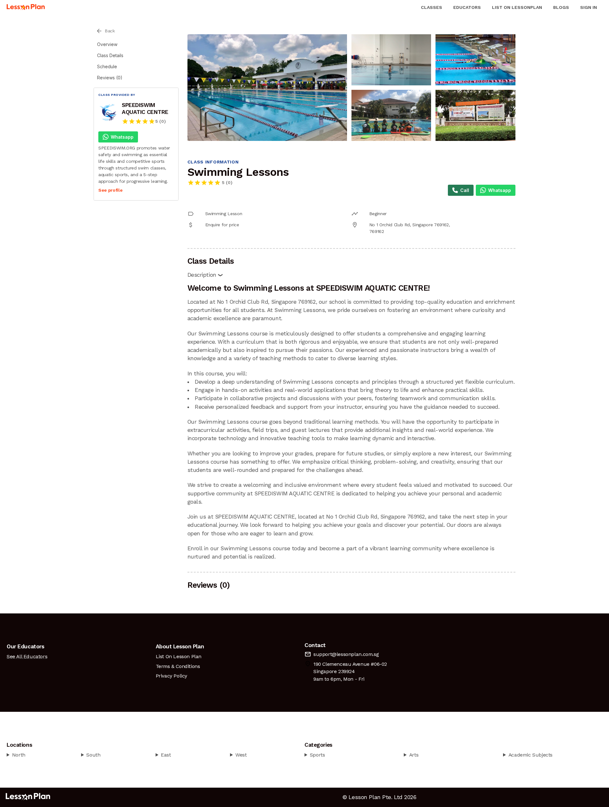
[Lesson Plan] (26, 7)
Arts (413, 755)
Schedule (107, 66)
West (240, 755)
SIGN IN (588, 7)
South (93, 755)
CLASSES (431, 7)
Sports (317, 755)
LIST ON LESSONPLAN (517, 7)
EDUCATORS (467, 7)
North (18, 755)
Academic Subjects (530, 755)
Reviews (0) (109, 77)
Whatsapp (122, 137)
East (166, 755)
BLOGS (561, 7)
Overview (107, 44)
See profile (110, 190)
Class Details (110, 55)
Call (464, 190)
